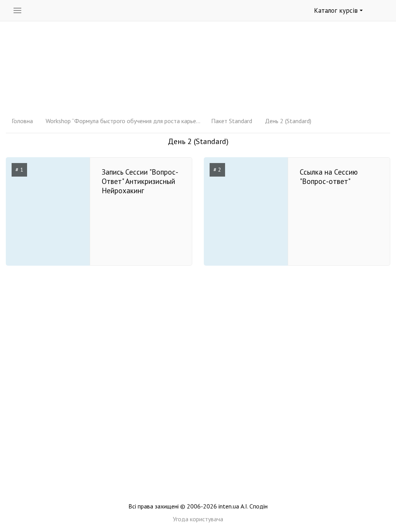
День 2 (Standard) (288, 121)
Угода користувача (198, 519)
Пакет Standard (231, 121)
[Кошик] (381, 11)
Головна (22, 121)
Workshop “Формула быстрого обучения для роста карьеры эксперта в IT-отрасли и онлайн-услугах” (123, 121)
